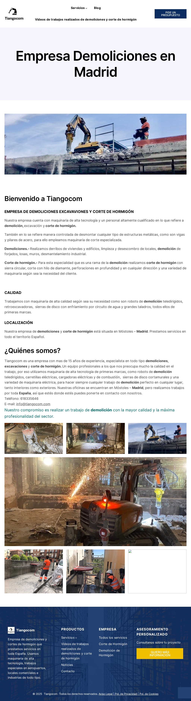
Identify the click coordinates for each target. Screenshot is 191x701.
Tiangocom (25, 630)
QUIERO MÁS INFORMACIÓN (160, 653)
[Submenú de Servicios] (86, 8)
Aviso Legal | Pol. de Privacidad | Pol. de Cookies (128, 693)
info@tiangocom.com (33, 404)
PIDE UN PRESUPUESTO (170, 14)
